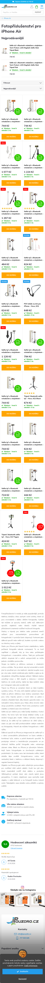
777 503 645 (24, 938)
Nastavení (23, 979)
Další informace (30, 965)
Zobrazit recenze (16, 848)
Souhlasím (24, 971)
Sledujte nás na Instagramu (23, 890)
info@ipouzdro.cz (24, 934)
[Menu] (42, 7)
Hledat (38, 12)
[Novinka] (33, 244)
